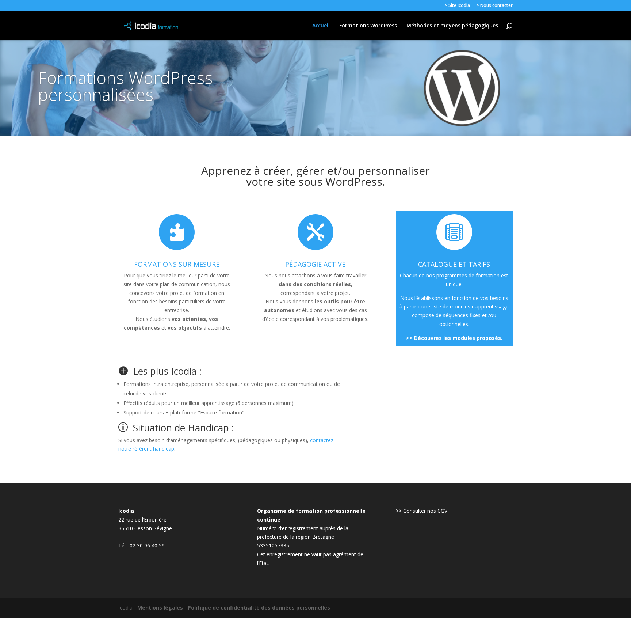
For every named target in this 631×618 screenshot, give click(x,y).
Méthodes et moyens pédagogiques (452, 26)
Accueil (321, 26)
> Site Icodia (457, 5)
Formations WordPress (368, 26)
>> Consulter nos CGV (421, 510)
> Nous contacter (495, 5)
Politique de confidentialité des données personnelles (259, 607)
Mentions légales (160, 607)
